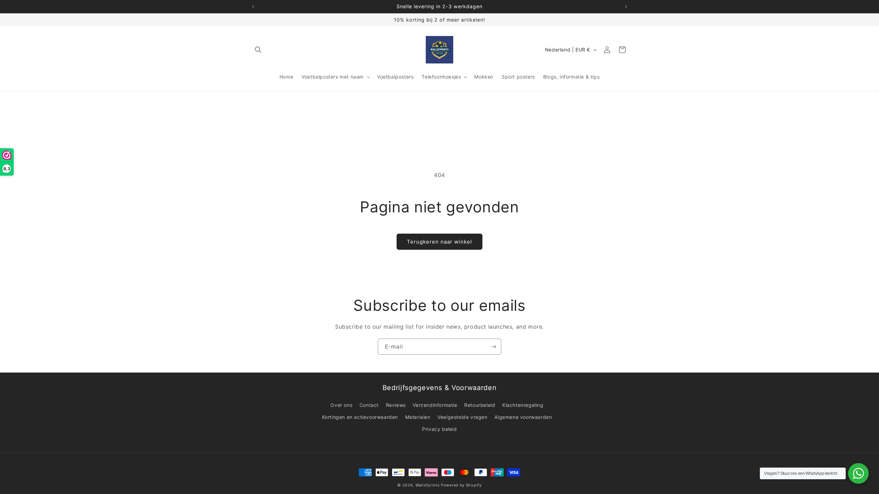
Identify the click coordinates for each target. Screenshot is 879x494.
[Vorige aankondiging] (253, 6)
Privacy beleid (439, 429)
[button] (258, 49)
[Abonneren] (493, 347)
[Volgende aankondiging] (625, 6)
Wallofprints (427, 485)
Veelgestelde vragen (462, 417)
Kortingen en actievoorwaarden (360, 417)
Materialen (418, 417)
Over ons (341, 405)
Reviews (396, 405)
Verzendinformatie (435, 405)
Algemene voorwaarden (523, 417)
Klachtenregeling (523, 405)
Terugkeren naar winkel (439, 241)
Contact (369, 405)
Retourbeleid (479, 405)
